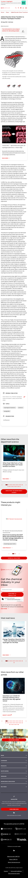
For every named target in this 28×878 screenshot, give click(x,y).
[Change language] (21, 8)
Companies (4, 760)
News (2, 755)
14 (8, 722)
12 (5, 722)
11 (22, 484)
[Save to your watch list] (23, 8)
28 (15, 724)
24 (9, 724)
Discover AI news (14, 740)
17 (15, 486)
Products (3, 765)
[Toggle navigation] (26, 8)
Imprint (6, 871)
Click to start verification (13, 599)
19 (18, 486)
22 (20, 722)
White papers (5, 771)
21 (19, 722)
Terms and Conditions (16, 871)
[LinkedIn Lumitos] (14, 850)
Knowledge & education (8, 781)
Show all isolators (14, 558)
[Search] (16, 8)
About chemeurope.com (14, 862)
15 (12, 486)
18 (14, 722)
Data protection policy (14, 873)
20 (17, 722)
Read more (4, 608)
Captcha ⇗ (20, 601)
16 (11, 722)
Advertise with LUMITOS (13, 856)
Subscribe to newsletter (12, 594)
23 (22, 722)
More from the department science (14, 491)
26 (12, 724)
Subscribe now (14, 809)
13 (9, 486)
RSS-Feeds (4, 786)
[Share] (18, 8)
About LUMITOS (13, 859)
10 (20, 484)
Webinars (3, 776)
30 (18, 724)
